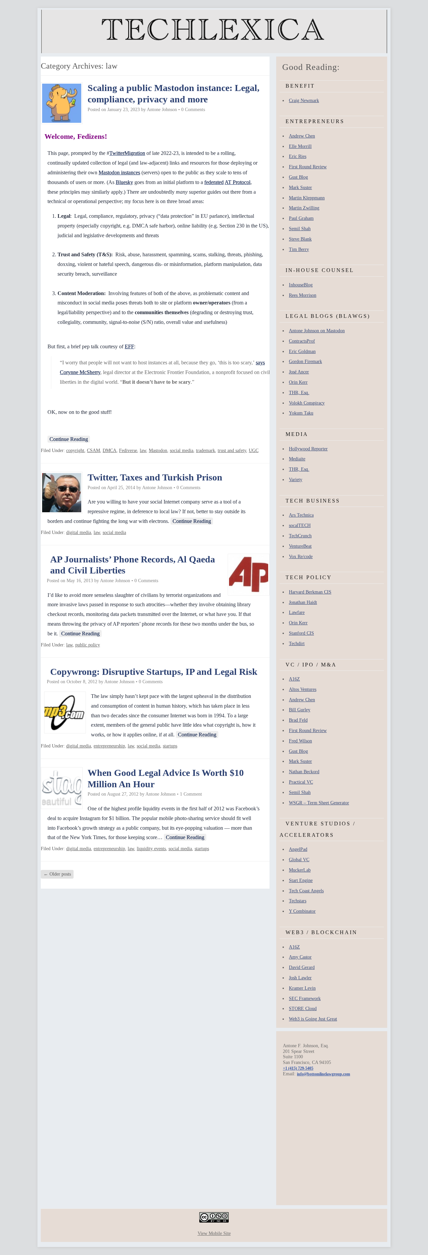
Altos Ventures (302, 689)
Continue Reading (68, 439)
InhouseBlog (301, 284)
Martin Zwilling (304, 207)
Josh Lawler (300, 977)
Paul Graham (301, 218)
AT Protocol (237, 182)
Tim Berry (299, 249)
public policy (87, 644)
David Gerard (302, 967)
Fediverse (128, 450)
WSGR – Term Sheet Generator (319, 802)
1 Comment (191, 794)
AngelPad (298, 849)
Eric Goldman (302, 351)
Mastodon (158, 450)
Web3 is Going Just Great (313, 1018)
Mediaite (297, 458)
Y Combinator (302, 911)
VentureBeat (300, 546)
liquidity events (151, 848)
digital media (78, 532)
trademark (205, 450)
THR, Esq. (299, 392)
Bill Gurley (299, 709)
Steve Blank (300, 239)
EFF (129, 346)
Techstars (297, 900)
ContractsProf (302, 341)
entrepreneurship (109, 745)
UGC (253, 450)
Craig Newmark (304, 100)
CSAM (93, 450)
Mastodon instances (119, 172)
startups (170, 745)
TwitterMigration (127, 153)
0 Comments (193, 109)
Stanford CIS (301, 633)
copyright (75, 450)
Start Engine (301, 880)
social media (181, 450)
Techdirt (297, 643)
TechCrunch (300, 535)
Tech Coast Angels (306, 890)
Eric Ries (297, 156)
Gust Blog (298, 177)
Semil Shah (300, 228)
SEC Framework (305, 998)
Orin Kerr (298, 382)
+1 (298, 1068)
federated (214, 182)
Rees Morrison (302, 295)
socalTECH (300, 525)
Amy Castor (300, 957)
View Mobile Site (214, 1233)
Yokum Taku (301, 413)
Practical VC (301, 782)
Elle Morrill (300, 146)
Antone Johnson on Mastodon (317, 330)
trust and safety (232, 450)
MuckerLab (300, 870)
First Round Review (308, 166)
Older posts (57, 874)
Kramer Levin (302, 988)
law (143, 450)
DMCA (109, 450)
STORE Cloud (303, 1008)
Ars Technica (301, 515)
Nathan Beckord (304, 771)
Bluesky (124, 182)
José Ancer (299, 371)
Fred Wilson (300, 740)
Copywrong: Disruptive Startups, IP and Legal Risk (153, 671)
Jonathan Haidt (303, 602)
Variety (295, 479)
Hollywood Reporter (308, 448)
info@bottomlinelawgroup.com (323, 1074)
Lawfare (297, 612)
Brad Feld (298, 720)
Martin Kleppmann (307, 197)
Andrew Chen (302, 136)
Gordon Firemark (305, 361)
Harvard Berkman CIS (310, 592)
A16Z (294, 679)
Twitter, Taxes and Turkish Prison (155, 477)
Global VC (299, 859)
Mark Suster (300, 187)
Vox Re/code (301, 556)
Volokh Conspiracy (307, 403)
